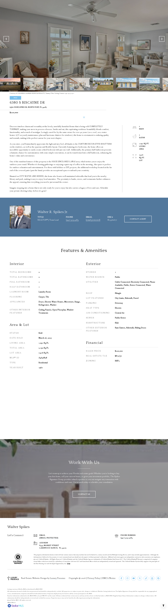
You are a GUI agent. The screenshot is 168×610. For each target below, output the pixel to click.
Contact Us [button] (84, 494)
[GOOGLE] (158, 578)
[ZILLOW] (152, 578)
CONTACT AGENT (138, 219)
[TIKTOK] (146, 578)
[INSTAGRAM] (127, 578)
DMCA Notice (109, 578)
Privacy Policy (94, 578)
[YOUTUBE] (133, 578)
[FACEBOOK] (121, 578)
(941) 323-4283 (72, 220)
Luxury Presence (57, 578)
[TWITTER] (139, 578)
